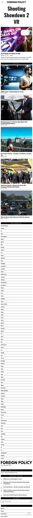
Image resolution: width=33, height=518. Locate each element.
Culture (2, 271)
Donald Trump (3, 274)
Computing (3, 263)
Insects (2, 325)
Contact (2, 511)
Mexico (2, 366)
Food (2, 293)
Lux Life (2, 358)
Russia (2, 409)
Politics (2, 404)
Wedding (2, 455)
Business (2, 247)
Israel (2, 336)
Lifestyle (2, 353)
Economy (2, 277)
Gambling (3, 298)
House (2, 317)
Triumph (2, 444)
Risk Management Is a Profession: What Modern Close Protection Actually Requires (14, 122)
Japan (2, 339)
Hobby (2, 315)
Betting (2, 242)
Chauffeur (3, 258)
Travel (2, 442)
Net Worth (3, 380)
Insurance (3, 328)
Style (2, 428)
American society (4, 225)
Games (11, 55)
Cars (2, 252)
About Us (2, 508)
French (2, 296)
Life (1, 350)
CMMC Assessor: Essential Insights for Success (12, 91)
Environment (3, 285)
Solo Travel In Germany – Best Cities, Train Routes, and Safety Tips (16, 154)
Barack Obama (4, 236)
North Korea (3, 388)
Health (2, 309)
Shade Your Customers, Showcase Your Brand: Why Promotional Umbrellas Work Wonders (13, 186)
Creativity (3, 269)
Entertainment (4, 282)
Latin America (3, 344)
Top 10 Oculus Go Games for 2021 (10, 53)
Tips (1, 436)
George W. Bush (4, 304)
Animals (2, 228)
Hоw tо (2, 320)
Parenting (3, 396)
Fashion (2, 288)
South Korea (3, 423)
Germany (2, 307)
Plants (2, 401)
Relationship (3, 407)
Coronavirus (3, 266)
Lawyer (2, 347)
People (2, 398)
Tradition (2, 439)
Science (2, 415)
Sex (1, 417)
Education (3, 280)
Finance (2, 290)
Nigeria (2, 385)
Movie (2, 369)
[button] (30, 501)
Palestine (2, 393)
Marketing (3, 361)
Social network (4, 420)
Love (2, 355)
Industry (2, 323)
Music (2, 374)
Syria (2, 431)
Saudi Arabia (3, 412)
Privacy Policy (3, 514)
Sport (2, 426)
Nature (2, 377)
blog (1, 244)
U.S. (1, 450)
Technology (3, 434)
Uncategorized (4, 453)
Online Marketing (4, 390)
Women (2, 458)
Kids (1, 342)
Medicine (2, 363)
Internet (2, 331)
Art (1, 231)
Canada (2, 250)
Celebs (2, 255)
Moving (2, 371)
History (2, 312)
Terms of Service (4, 516)
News (2, 382)
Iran (1, 334)
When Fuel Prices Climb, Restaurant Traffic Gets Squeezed (15, 217)
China (2, 261)
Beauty (2, 239)
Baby (2, 234)
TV (1, 447)
